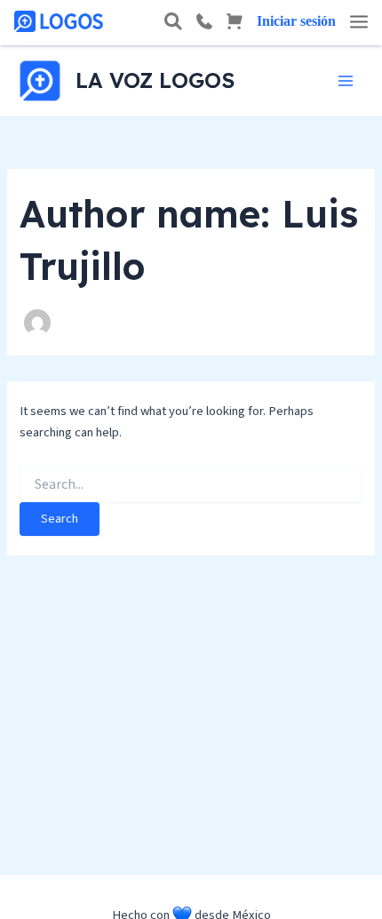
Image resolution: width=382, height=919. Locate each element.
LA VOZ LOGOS (155, 80)
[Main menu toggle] (345, 81)
